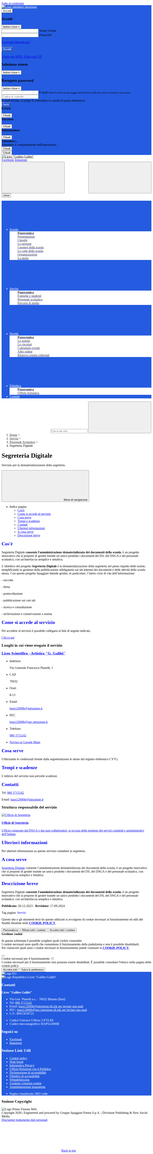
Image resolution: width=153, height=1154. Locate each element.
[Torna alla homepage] (76, 157)
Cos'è (21, 510)
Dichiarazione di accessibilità (28, 1072)
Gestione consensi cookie (25, 1083)
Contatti (22, 524)
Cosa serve (24, 517)
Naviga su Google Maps (25, 742)
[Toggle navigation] (33, 177)
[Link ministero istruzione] (19, 7)
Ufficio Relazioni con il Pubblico (30, 1069)
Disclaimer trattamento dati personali (24, 1120)
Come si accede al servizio (34, 514)
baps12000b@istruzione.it (26, 708)
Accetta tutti (62, 930)
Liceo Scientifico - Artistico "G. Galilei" (34, 653)
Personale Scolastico (22, 442)
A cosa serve (25, 531)
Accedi (7, 10)
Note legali (16, 1062)
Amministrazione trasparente (27, 1087)
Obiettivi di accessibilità (24, 1076)
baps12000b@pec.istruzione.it (29, 722)
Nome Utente (47, 30)
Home (13, 435)
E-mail (43, 92)
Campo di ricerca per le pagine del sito (26, 431)
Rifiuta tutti (34, 930)
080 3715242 (18, 735)
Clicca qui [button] (8, 637)
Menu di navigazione (75, 499)
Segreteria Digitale (13, 868)
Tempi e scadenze (29, 521)
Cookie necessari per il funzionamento (26, 958)
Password (45, 35)
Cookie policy (18, 1058)
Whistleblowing (19, 1079)
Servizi (14, 438)
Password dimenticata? (16, 42)
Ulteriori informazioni (31, 528)
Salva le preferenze (32, 969)
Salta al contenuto (13, 3)
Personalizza (10, 930)
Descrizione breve (29, 535)
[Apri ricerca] (119, 177)
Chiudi (6, 115)
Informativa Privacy (22, 1065)
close (6, 195)
